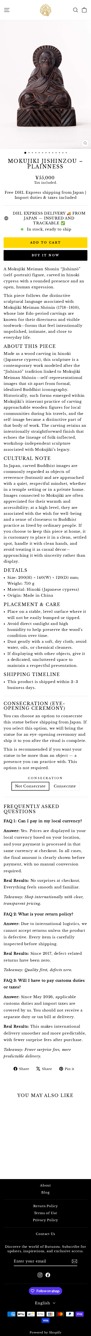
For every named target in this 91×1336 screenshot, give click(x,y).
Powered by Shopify (45, 1332)
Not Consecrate (30, 786)
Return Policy (45, 1206)
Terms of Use (45, 1213)
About (45, 1185)
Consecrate (65, 786)
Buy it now (45, 255)
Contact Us (45, 1234)
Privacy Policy (45, 1220)
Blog (45, 1192)
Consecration (45, 778)
